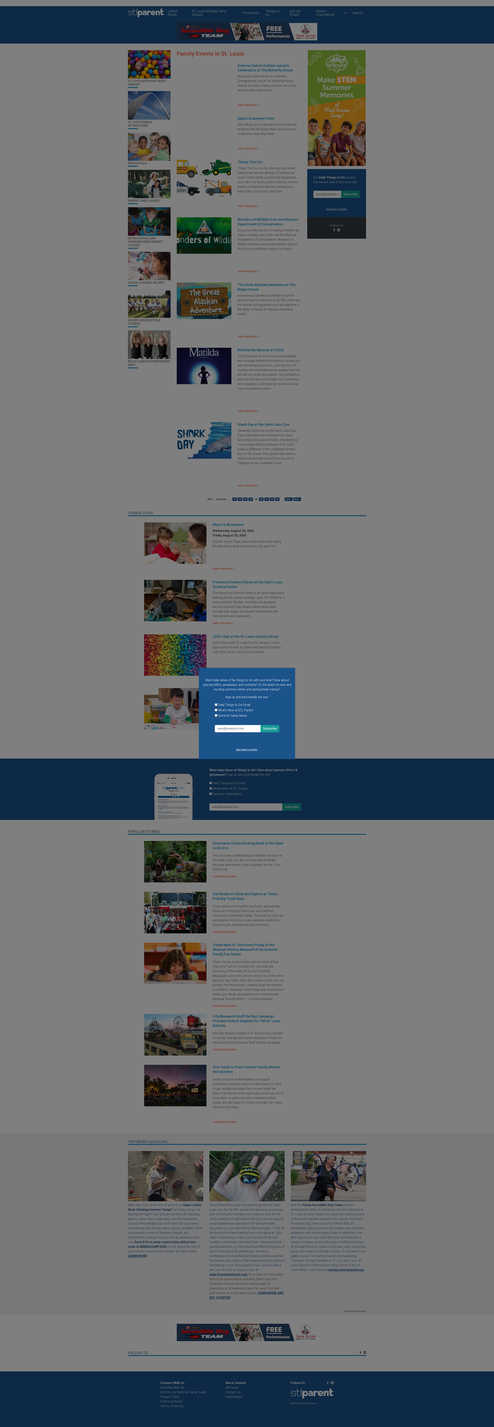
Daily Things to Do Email (234, 705)
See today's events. (247, 749)
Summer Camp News (232, 715)
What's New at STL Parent (235, 710)
